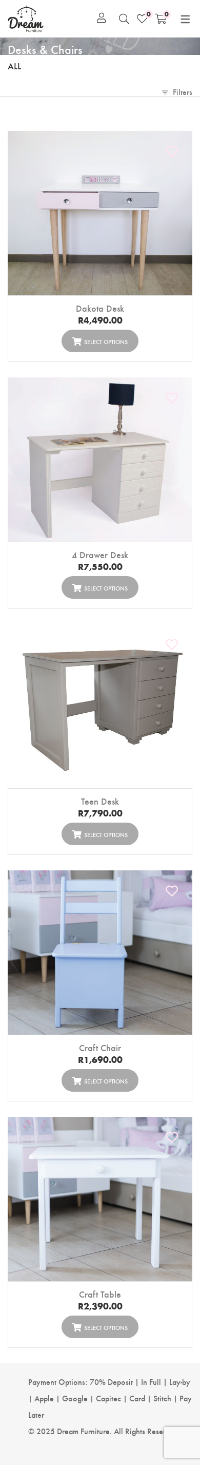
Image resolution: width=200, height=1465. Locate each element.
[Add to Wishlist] (172, 151)
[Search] (124, 18)
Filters (182, 91)
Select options (106, 341)
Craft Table (100, 1293)
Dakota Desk (100, 307)
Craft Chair (100, 1047)
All (14, 65)
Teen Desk (100, 800)
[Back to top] (173, 1408)
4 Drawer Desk (100, 554)
